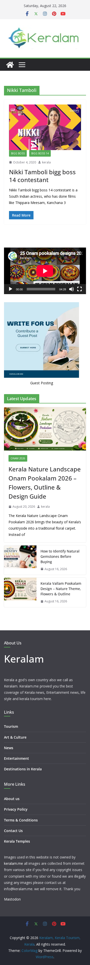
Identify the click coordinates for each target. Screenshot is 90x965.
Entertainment (16, 758)
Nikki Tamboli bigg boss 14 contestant (42, 176)
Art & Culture (15, 737)
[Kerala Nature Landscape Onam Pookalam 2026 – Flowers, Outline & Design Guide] (45, 429)
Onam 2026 (17, 458)
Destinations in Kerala (23, 769)
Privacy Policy (16, 809)
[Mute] (71, 289)
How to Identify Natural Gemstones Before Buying (60, 556)
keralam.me (13, 863)
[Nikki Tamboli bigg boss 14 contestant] (45, 127)
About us (12, 798)
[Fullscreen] (79, 289)
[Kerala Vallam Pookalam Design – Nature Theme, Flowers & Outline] (20, 592)
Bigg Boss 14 (40, 153)
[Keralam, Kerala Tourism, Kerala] (10, 65)
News (8, 747)
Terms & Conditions (21, 820)
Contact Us (13, 830)
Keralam (24, 659)
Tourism (11, 726)
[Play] (10, 289)
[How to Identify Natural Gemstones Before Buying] (20, 560)
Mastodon (12, 899)
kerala (46, 162)
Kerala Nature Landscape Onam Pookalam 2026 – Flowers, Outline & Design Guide (44, 482)
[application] (45, 271)
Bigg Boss (18, 153)
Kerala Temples (17, 841)
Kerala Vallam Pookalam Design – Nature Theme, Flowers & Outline (60, 588)
